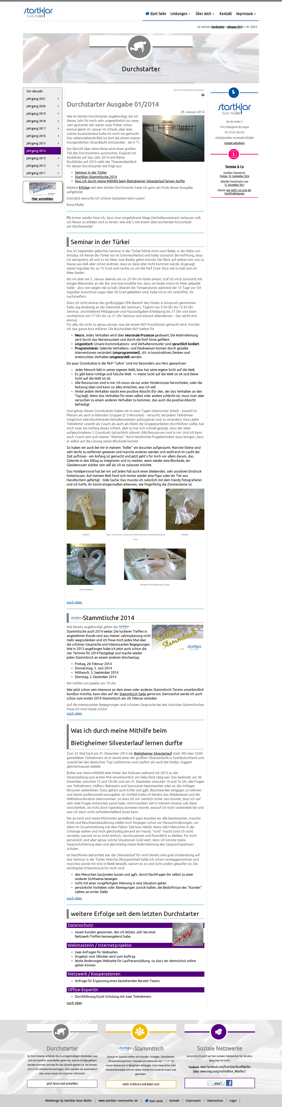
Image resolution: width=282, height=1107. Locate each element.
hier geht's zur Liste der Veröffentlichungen (237, 192)
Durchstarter (217, 27)
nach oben (74, 1003)
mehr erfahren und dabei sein (140, 1084)
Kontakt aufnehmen (234, 143)
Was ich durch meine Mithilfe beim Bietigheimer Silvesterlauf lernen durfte (130, 181)
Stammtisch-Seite (133, 694)
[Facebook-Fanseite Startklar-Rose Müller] (229, 1082)
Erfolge (84, 187)
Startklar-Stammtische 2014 (96, 177)
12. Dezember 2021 (234, 184)
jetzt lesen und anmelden (62, 1083)
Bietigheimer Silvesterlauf (153, 753)
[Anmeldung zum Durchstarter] (42, 189)
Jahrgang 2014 (234, 27)
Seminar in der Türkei (91, 172)
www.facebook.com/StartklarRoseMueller (225, 1067)
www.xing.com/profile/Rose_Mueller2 (223, 1071)
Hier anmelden (42, 199)
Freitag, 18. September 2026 (234, 176)
